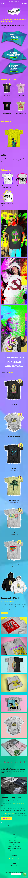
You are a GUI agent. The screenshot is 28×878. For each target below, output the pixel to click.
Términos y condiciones (14, 839)
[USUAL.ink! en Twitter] (9, 858)
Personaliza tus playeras (8, 813)
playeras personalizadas (17, 803)
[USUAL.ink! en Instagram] (18, 858)
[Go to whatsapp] (25, 874)
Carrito (25, 3)
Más (4, 3)
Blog (14, 844)
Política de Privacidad (14, 840)
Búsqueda (14, 837)
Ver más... (4, 613)
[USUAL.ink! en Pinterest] (15, 858)
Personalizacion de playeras (14, 848)
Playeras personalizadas (14, 846)
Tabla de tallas (14, 851)
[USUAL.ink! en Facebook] (12, 858)
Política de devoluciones (14, 842)
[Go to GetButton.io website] (25, 876)
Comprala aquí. (5, 164)
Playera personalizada (14, 850)
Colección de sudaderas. (8, 601)
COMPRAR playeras (6, 818)
